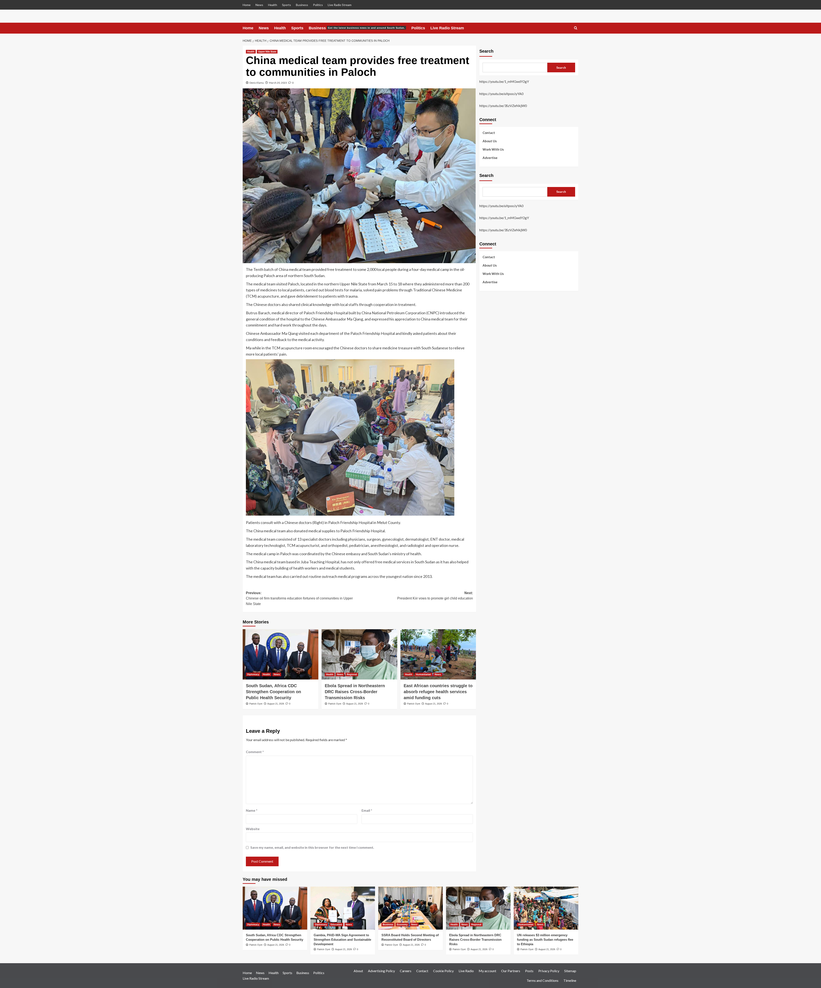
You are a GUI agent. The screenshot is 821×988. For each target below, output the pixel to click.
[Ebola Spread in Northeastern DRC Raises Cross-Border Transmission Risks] (359, 654)
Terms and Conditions (542, 980)
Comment (255, 752)
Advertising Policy (381, 971)
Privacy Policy (548, 971)
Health (272, 5)
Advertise (490, 157)
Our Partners (510, 971)
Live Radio (466, 971)
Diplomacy (253, 674)
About (358, 971)
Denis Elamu (257, 82)
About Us (490, 141)
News (259, 5)
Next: (435, 595)
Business (302, 5)
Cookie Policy (443, 971)
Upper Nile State (267, 51)
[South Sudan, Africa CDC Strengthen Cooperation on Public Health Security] (280, 654)
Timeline (569, 980)
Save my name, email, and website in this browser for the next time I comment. (312, 847)
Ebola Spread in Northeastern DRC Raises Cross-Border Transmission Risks (355, 691)
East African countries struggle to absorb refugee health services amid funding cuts (438, 691)
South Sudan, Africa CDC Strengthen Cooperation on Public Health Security (273, 691)
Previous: (299, 598)
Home (247, 5)
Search (486, 51)
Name (251, 810)
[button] (575, 28)
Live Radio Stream (339, 5)
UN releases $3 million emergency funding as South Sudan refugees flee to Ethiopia (545, 939)
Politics (318, 5)
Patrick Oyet (255, 703)
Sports (286, 5)
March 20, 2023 (278, 82)
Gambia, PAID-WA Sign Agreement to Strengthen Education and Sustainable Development (342, 939)
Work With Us (493, 149)
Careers (405, 971)
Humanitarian (423, 674)
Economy (402, 924)
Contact (489, 132)
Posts (529, 971)
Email (367, 810)
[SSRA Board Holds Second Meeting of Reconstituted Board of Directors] (410, 908)
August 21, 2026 (275, 703)
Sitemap (570, 971)
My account (487, 971)
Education (336, 924)
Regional (352, 674)
